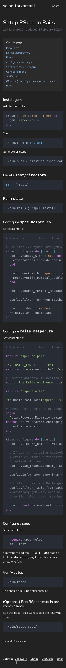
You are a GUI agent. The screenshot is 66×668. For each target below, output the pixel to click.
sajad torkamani (19, 6)
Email (60, 659)
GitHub (34, 659)
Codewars (21, 659)
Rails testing (20, 641)
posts (55, 6)
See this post (11, 613)
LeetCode (47, 659)
